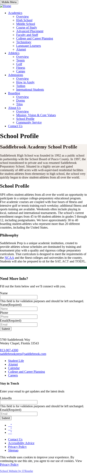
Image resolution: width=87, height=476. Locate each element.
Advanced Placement (29, 31)
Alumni (21, 49)
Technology (23, 42)
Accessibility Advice (21, 443)
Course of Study (26, 27)
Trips (19, 104)
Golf (19, 64)
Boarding (14, 93)
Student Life (16, 360)
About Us (14, 108)
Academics (15, 13)
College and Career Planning (34, 38)
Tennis (20, 60)
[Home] (5, 6)
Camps (20, 71)
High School (24, 20)
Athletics (13, 53)
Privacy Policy (17, 446)
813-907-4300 (9, 350)
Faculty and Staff (27, 35)
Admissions (15, 75)
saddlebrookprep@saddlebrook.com (23, 354)
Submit (6, 328)
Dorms (20, 100)
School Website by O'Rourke (16, 471)
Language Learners (28, 45)
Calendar (14, 368)
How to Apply (25, 82)
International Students (30, 89)
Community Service (29, 122)
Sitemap (13, 450)
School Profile (25, 118)
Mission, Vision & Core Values (36, 115)
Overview (22, 16)
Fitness (20, 67)
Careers (13, 375)
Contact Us (15, 126)
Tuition (20, 86)
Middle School (25, 24)
